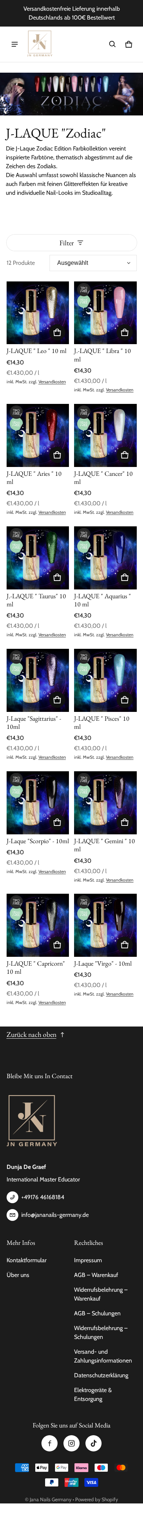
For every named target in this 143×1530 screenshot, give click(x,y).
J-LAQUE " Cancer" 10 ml (103, 477)
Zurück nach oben (31, 1034)
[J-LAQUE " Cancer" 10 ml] (105, 435)
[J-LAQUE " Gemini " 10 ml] (105, 802)
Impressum (88, 1260)
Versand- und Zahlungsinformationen (103, 1356)
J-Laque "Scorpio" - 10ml (38, 841)
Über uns (18, 1274)
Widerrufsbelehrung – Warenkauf (101, 1294)
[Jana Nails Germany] (40, 44)
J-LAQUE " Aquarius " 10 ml (102, 600)
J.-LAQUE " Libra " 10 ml (102, 354)
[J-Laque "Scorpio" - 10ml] (38, 802)
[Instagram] (71, 1443)
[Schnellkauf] (57, 332)
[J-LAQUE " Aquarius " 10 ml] (105, 557)
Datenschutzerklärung (101, 1375)
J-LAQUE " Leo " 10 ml (36, 350)
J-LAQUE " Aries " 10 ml (34, 477)
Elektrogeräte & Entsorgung (93, 1394)
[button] (112, 44)
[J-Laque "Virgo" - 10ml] (105, 925)
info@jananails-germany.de (55, 1214)
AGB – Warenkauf (96, 1274)
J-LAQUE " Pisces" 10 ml (101, 722)
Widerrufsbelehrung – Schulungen (101, 1332)
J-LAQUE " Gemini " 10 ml (104, 845)
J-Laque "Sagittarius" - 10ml (34, 722)
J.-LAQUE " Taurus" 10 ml (36, 600)
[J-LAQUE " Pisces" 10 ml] (105, 680)
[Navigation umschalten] (15, 44)
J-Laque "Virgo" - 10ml (103, 963)
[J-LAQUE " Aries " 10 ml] (38, 435)
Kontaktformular (27, 1260)
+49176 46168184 (42, 1197)
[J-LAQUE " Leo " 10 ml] (38, 313)
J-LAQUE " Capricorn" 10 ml (36, 967)
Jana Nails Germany (51, 1499)
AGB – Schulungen (97, 1313)
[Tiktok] (93, 1443)
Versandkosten (52, 381)
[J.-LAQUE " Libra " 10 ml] (105, 313)
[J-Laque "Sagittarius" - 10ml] (38, 680)
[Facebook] (49, 1443)
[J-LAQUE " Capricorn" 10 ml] (38, 925)
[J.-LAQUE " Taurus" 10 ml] (38, 557)
